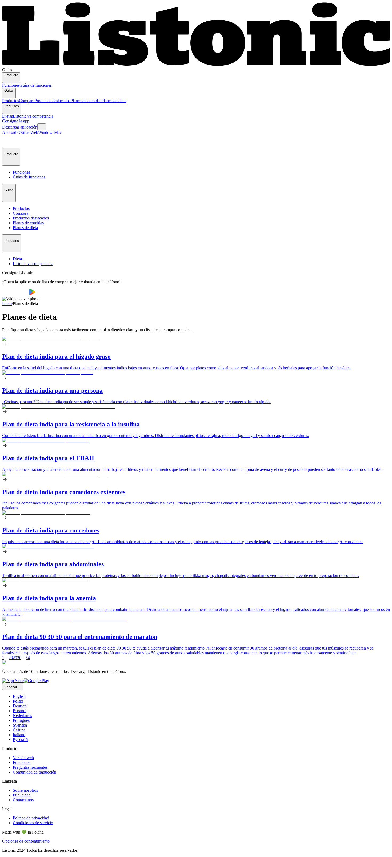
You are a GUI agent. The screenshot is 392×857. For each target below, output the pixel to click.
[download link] (13, 680)
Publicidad (22, 795)
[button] (8, 141)
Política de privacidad (31, 818)
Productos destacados (52, 100)
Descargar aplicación (19, 127)
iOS (19, 132)
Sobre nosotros (25, 790)
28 (11, 657)
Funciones (10, 85)
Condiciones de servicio (33, 822)
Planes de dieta (113, 100)
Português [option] (21, 720)
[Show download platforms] (41, 126)
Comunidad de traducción (34, 772)
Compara (26, 100)
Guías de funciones (35, 85)
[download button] (15, 294)
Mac (58, 132)
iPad (26, 132)
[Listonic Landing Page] (196, 65)
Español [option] (19, 710)
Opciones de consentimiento (26, 841)
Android (9, 132)
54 (28, 657)
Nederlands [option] (22, 715)
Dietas (7, 116)
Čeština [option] (19, 730)
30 (19, 657)
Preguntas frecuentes (30, 767)
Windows (46, 132)
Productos (10, 100)
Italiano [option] (19, 734)
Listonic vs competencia (33, 116)
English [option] (19, 696)
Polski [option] (18, 701)
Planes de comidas (85, 100)
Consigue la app (15, 121)
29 (15, 657)
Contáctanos (23, 800)
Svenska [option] (20, 725)
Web (34, 132)
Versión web (23, 757)
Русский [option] (20, 739)
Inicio (7, 303)
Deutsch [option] (20, 706)
